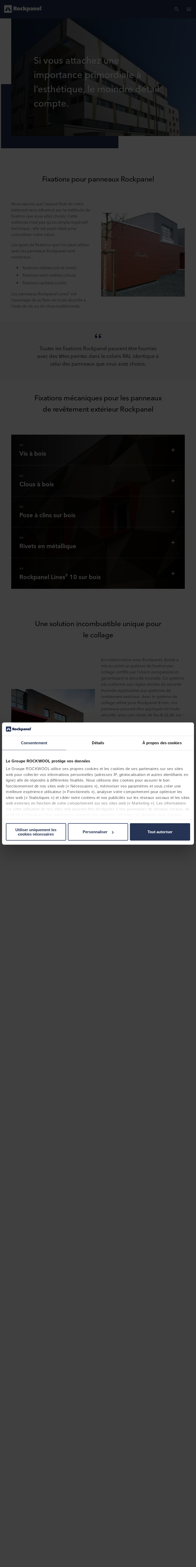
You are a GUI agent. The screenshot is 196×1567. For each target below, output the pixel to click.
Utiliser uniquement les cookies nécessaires (35, 832)
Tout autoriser (160, 832)
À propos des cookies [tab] (162, 743)
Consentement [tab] (34, 743)
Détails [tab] (98, 743)
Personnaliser (95, 832)
